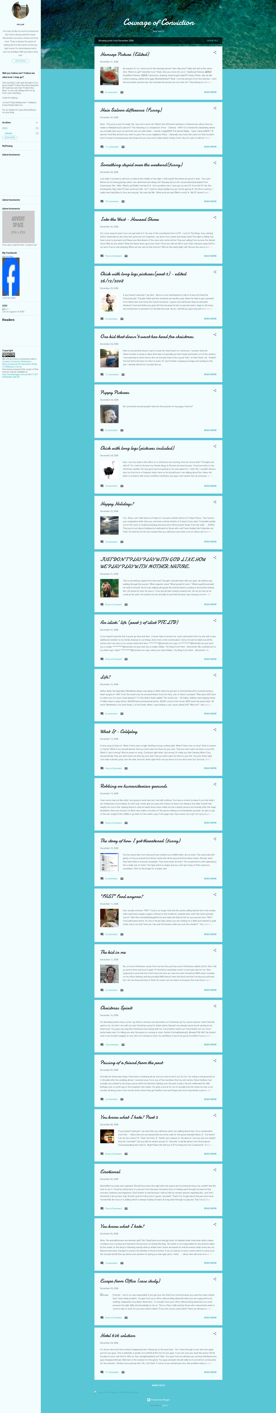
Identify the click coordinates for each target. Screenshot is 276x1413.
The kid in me (113, 952)
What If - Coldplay (118, 731)
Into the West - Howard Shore (129, 219)
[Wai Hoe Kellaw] (11, 295)
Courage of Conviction (158, 22)
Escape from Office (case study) (130, 1280)
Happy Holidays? (117, 503)
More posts (158, 1385)
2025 (4, 128)
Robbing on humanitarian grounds (133, 785)
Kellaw (20, 24)
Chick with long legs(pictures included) (137, 448)
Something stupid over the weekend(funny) (141, 164)
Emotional (110, 1171)
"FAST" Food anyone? (121, 896)
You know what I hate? (122, 1226)
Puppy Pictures (114, 392)
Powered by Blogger (160, 1399)
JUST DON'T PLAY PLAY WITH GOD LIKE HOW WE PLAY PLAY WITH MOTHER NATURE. (152, 563)
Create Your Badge (9, 298)
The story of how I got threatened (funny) (140, 840)
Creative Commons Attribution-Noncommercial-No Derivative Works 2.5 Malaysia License (19, 364)
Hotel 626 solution (117, 1335)
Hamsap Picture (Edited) (124, 54)
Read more (210, 92)
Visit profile (20, 61)
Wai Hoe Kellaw (7, 256)
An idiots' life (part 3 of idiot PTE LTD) (139, 622)
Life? (105, 676)
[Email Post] (122, 93)
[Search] (220, 7)
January (8, 133)
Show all (212, 40)
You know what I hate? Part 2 (129, 1117)
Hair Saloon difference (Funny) (131, 109)
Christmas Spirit (116, 1007)
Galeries (165, 1405)
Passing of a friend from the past (131, 1062)
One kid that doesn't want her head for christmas (146, 336)
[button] (215, 53)
